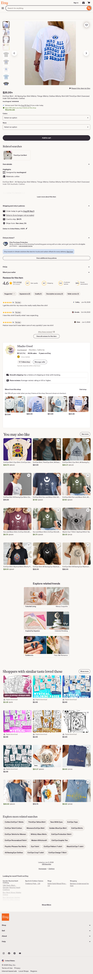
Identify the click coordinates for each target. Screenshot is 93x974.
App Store (9, 948)
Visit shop (82, 389)
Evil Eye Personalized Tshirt (17, 841)
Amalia (77, 312)
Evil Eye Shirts (78, 829)
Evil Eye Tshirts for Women (16, 835)
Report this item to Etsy (80, 88)
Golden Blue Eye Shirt (59, 829)
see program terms (25, 246)
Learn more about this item (46, 197)
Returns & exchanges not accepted (20, 215)
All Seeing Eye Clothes (15, 853)
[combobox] (45, 8)
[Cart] (89, 2)
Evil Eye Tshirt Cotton (14, 829)
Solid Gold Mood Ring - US (57, 884)
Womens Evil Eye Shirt (36, 829)
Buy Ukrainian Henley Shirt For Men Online (11, 898)
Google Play (26, 948)
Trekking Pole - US (32, 883)
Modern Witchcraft (40, 841)
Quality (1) (38, 294)
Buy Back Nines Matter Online (12, 893)
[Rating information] (18, 353)
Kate (78, 322)
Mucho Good (25, 346)
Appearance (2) (25, 294)
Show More (46, 905)
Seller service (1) (73, 294)
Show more (84, 671)
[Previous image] (14, 53)
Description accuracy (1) (54, 294)
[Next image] (86, 53)
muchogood (7, 101)
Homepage (42, 869)
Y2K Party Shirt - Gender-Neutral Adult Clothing (11, 887)
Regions (33, 971)
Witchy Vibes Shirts (40, 835)
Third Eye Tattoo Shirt (37, 823)
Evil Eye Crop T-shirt (37, 853)
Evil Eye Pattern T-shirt (54, 847)
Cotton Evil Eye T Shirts (15, 823)
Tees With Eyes (57, 823)
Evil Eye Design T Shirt (58, 853)
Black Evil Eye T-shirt (76, 847)
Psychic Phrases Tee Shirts (16, 847)
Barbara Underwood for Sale (79, 884)
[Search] (89, 8)
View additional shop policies (46, 258)
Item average (17, 282)
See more (85, 434)
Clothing (51, 869)
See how (70, 252)
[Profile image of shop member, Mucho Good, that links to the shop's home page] (18, 357)
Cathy (77, 302)
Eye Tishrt (36, 847)
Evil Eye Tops (73, 823)
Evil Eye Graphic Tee (61, 841)
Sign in (76, 3)
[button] (40, 362)
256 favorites (46, 864)
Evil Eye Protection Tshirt (62, 835)
